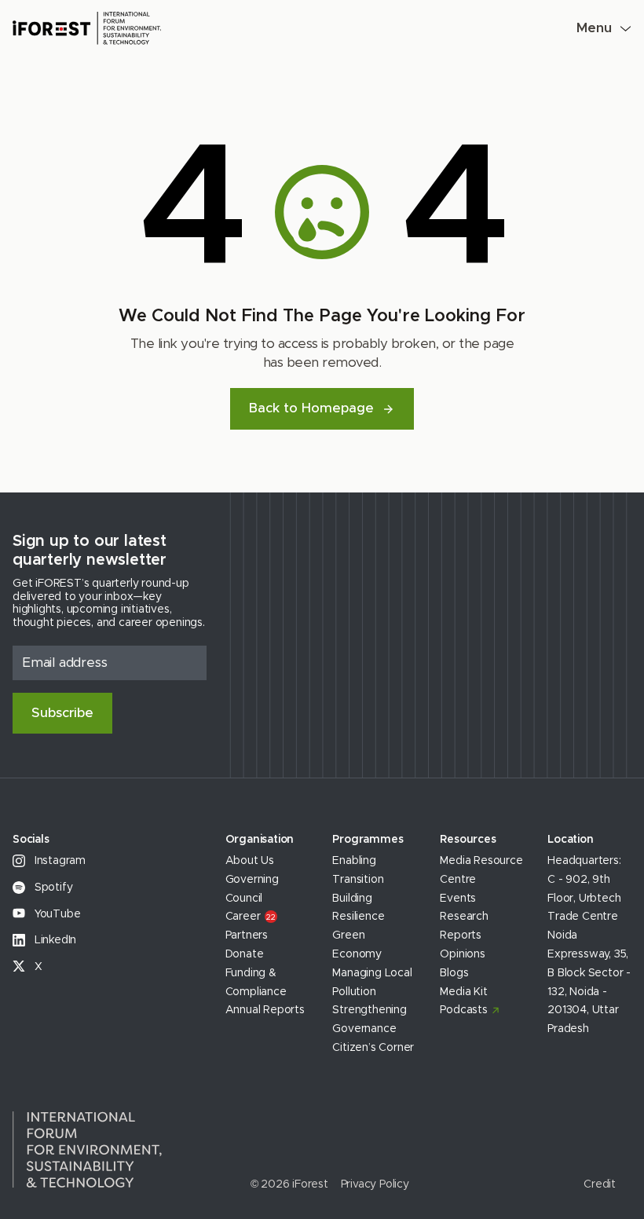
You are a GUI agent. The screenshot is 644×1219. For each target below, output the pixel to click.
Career (250, 916)
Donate (244, 954)
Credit (600, 1184)
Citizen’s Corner (373, 1047)
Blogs (454, 973)
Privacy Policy (375, 1184)
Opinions (462, 954)
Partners (246, 935)
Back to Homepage (311, 408)
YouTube (55, 914)
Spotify (51, 887)
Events (458, 898)
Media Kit (463, 992)
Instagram (58, 860)
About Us (249, 860)
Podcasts (463, 1010)
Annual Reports (265, 1010)
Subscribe (62, 712)
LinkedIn (53, 940)
